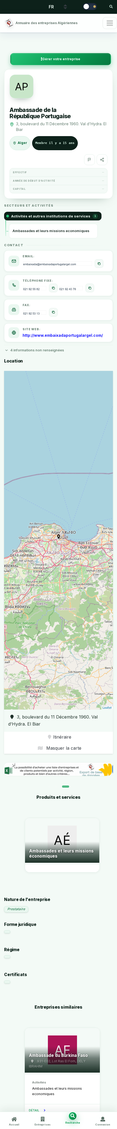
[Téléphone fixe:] (53, 288)
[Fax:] (53, 312)
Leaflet (107, 707)
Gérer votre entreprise (61, 59)
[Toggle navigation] (110, 23)
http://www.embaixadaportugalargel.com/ (63, 335)
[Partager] (102, 159)
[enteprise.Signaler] (89, 159)
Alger (22, 143)
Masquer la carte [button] (63, 748)
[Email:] (99, 263)
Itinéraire (62, 737)
